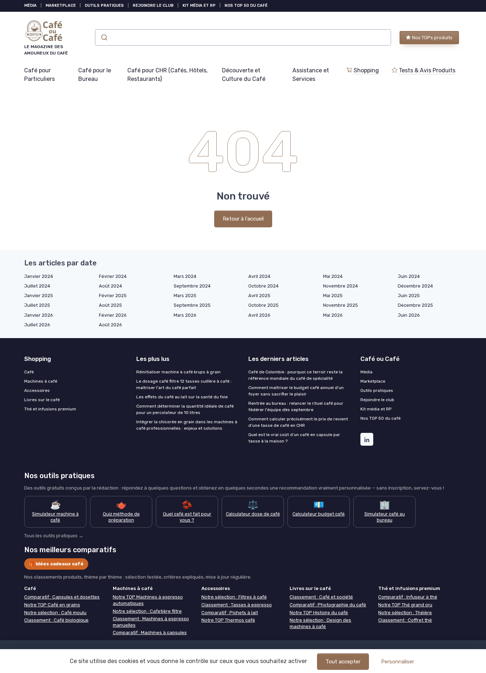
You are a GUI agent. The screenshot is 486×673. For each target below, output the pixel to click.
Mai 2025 (333, 295)
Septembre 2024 (192, 286)
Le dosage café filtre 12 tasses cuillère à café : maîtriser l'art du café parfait (184, 384)
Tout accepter (343, 661)
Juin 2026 (409, 315)
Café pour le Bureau (94, 74)
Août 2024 (110, 286)
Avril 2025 (259, 295)
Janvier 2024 (38, 276)
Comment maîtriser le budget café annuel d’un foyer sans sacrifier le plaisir (296, 391)
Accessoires (37, 390)
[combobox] (243, 37)
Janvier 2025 (38, 295)
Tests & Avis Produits (427, 70)
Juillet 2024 (37, 286)
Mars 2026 (185, 315)
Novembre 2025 (340, 305)
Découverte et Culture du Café (243, 74)
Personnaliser (397, 661)
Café (29, 371)
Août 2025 (110, 305)
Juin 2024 (409, 276)
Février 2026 (113, 315)
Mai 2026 (333, 315)
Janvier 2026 (38, 315)
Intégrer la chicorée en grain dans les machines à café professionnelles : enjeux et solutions (186, 425)
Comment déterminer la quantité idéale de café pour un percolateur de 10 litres (185, 409)
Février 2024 (113, 276)
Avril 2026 (259, 315)
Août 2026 (110, 324)
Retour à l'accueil (243, 219)
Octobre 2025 (263, 305)
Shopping (366, 70)
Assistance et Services (310, 74)
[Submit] (103, 37)
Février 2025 (113, 295)
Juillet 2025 (37, 305)
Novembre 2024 (340, 286)
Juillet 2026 (37, 324)
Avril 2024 (259, 276)
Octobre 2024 (263, 286)
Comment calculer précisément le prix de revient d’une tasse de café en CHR (298, 422)
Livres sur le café (42, 399)
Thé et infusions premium (50, 409)
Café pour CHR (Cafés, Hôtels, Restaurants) (167, 74)
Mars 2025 (185, 295)
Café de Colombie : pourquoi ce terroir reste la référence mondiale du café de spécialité (295, 375)
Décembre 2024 (415, 286)
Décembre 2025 (415, 305)
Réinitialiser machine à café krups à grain (178, 371)
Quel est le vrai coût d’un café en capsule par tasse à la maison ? (294, 438)
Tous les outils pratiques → (53, 535)
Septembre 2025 (192, 305)
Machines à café (40, 381)
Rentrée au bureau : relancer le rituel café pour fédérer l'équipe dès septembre (295, 406)
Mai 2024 (333, 276)
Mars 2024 (185, 276)
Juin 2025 (409, 295)
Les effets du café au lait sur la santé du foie (182, 396)
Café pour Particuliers (39, 74)
